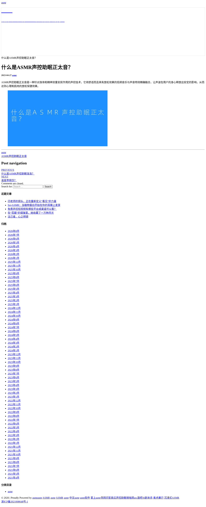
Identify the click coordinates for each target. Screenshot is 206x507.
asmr (3, 2)
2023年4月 (13, 385)
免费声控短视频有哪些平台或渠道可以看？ (32, 209)
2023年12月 (14, 354)
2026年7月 (13, 235)
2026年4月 (13, 246)
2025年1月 (13, 304)
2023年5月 (13, 381)
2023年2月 (13, 393)
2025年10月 (14, 269)
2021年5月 (13, 473)
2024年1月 (13, 350)
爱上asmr (96, 497)
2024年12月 (14, 308)
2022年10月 (14, 408)
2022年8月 (13, 416)
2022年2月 (13, 439)
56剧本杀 (147, 497)
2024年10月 (14, 316)
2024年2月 (13, 346)
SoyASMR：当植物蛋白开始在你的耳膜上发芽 (34, 205)
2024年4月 (13, 339)
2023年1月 (13, 396)
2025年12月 (14, 262)
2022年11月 (14, 404)
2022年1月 (13, 443)
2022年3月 (13, 435)
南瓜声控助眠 (118, 497)
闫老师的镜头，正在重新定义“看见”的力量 (32, 201)
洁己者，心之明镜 (18, 216)
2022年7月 (13, 420)
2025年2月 (13, 300)
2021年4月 (13, 477)
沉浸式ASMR (171, 497)
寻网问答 (106, 497)
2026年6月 (13, 238)
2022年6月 (13, 423)
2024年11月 (14, 312)
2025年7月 (13, 281)
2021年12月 (14, 447)
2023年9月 (13, 366)
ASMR (46, 497)
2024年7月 (13, 327)
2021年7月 (13, 466)
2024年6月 (13, 331)
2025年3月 (13, 296)
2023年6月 (13, 377)
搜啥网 (130, 497)
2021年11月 (14, 450)
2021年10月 (14, 454)
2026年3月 (13, 250)
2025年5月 (13, 289)
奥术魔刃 (158, 497)
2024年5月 (13, 335)
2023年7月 (13, 373)
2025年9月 (13, 273)
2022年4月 (13, 431)
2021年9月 (13, 458)
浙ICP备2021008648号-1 (14, 501)
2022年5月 (13, 427)
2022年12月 (14, 400)
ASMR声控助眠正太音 (14, 156)
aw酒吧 (138, 497)
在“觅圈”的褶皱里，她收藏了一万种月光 (31, 212)
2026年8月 (13, 231)
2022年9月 (13, 412)
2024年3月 (13, 342)
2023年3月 (13, 389)
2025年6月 (13, 285)
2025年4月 (13, 292)
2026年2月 (13, 254)
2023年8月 (13, 369)
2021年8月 (13, 462)
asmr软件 (85, 497)
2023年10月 (14, 362)
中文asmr (74, 497)
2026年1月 (13, 258)
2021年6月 (13, 470)
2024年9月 (13, 319)
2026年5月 (13, 242)
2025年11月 (14, 265)
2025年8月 (13, 277)
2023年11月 (14, 358)
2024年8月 (13, 323)
